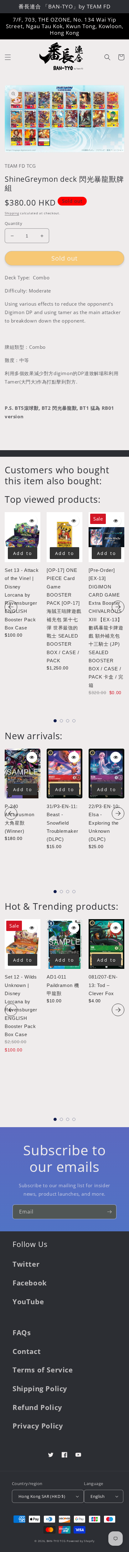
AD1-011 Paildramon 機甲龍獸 (63, 985)
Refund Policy (37, 1407)
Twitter (26, 1264)
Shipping (12, 213)
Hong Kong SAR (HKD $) (41, 1496)
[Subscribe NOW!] (109, 1211)
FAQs (22, 1332)
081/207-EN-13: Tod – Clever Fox (103, 985)
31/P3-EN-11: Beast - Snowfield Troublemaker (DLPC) (62, 823)
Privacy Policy (38, 1425)
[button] (8, 57)
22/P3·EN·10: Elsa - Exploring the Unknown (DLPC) (104, 823)
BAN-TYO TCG (56, 1541)
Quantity (13, 223)
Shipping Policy (40, 1388)
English (97, 1496)
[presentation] (11, 607)
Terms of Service (43, 1369)
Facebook (30, 1282)
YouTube (28, 1301)
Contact (27, 1351)
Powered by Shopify (81, 1541)
